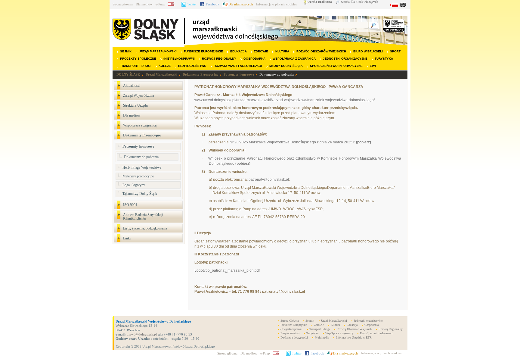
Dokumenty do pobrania (276, 74)
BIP (173, 4)
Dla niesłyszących (240, 4)
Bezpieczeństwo (192, 65)
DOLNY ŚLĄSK (128, 74)
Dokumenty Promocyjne (200, 74)
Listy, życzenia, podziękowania (145, 228)
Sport (395, 51)
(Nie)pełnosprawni (179, 58)
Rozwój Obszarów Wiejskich (321, 51)
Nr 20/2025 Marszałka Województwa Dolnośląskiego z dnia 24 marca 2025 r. (300, 142)
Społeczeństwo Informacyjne (336, 65)
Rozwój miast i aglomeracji (238, 65)
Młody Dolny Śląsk (286, 65)
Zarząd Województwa (138, 95)
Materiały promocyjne (138, 176)
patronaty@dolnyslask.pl (269, 179)
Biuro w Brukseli (368, 51)
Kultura (282, 51)
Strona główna (123, 4)
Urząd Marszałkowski (158, 51)
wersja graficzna (320, 1)
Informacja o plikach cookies (276, 4)
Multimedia (322, 337)
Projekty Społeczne (138, 58)
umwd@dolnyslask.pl (141, 334)
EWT (373, 65)
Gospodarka (254, 58)
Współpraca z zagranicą (294, 58)
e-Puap (160, 4)
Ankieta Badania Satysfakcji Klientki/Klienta (143, 216)
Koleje (165, 65)
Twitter (192, 4)
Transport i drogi (135, 65)
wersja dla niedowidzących (359, 1)
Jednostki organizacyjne (345, 58)
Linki (127, 238)
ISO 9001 (130, 205)
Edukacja (238, 51)
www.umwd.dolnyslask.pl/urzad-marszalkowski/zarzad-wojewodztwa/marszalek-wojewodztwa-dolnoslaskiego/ (284, 100)
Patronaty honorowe (239, 74)
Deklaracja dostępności (294, 337)
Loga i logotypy (133, 185)
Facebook (212, 4)
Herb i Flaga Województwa (141, 167)
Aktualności (131, 85)
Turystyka (384, 58)
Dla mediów (144, 4)
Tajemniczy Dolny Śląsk (139, 194)
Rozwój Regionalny (219, 58)
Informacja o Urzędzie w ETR (354, 337)
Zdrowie (261, 51)
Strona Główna (289, 320)
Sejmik (126, 51)
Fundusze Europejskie (203, 51)
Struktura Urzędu (135, 105)
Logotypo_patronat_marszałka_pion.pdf (227, 270)
